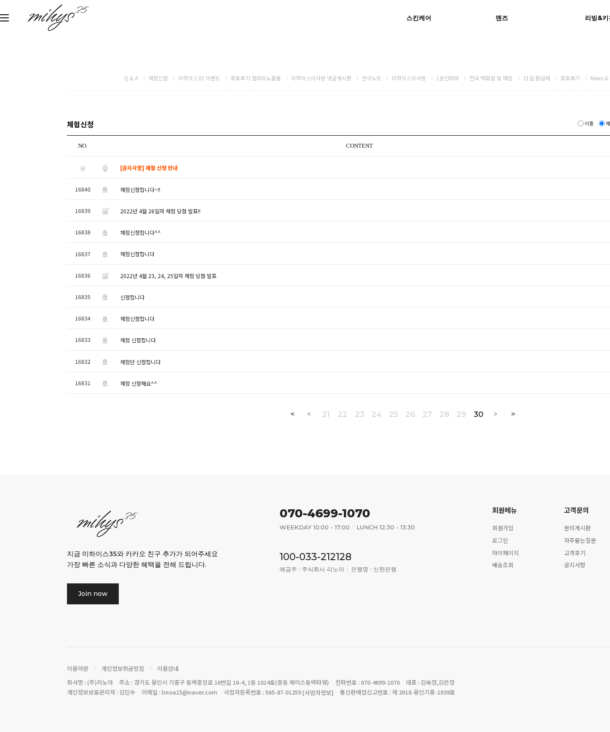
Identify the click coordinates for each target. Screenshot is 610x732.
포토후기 (570, 78)
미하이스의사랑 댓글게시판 (321, 78)
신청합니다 (132, 297)
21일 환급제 (536, 78)
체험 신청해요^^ (138, 383)
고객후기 (574, 552)
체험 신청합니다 (138, 340)
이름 (589, 123)
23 (359, 414)
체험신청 (158, 78)
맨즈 (502, 18)
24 (376, 414)
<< (291, 414)
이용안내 (168, 668)
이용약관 (77, 668)
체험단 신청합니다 (140, 362)
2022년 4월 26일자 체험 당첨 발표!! (160, 211)
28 (444, 414)
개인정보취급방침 (122, 668)
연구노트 (371, 78)
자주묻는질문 (580, 540)
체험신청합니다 (137, 254)
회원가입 (503, 527)
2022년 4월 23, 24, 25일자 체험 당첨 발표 (168, 275)
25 (393, 414)
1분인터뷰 (447, 78)
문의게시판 (577, 527)
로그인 (500, 540)
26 (410, 414)
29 (461, 414)
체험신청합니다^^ (140, 232)
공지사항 (574, 565)
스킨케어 (418, 18)
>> (512, 414)
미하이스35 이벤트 (199, 78)
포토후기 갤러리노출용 (255, 78)
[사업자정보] (318, 692)
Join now (93, 594)
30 (478, 414)
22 (342, 414)
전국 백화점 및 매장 (491, 78)
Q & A (131, 78)
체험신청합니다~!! (140, 189)
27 (427, 414)
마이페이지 (505, 552)
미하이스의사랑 (409, 78)
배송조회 (503, 565)
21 (326, 414)
